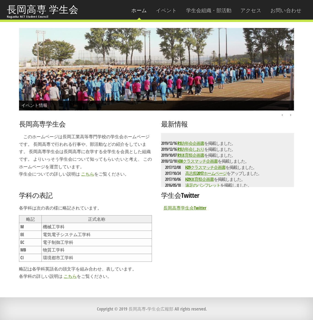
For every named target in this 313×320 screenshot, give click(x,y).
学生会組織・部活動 (208, 10)
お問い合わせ (286, 10)
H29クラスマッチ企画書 (205, 167)
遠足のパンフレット (202, 185)
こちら (87, 174)
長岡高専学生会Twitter (184, 208)
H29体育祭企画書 (199, 179)
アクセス (250, 10)
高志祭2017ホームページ (206, 173)
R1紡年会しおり (190, 149)
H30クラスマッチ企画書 (197, 161)
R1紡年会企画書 (190, 143)
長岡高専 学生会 (43, 11)
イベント (166, 10)
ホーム (139, 10)
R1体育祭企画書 (190, 155)
